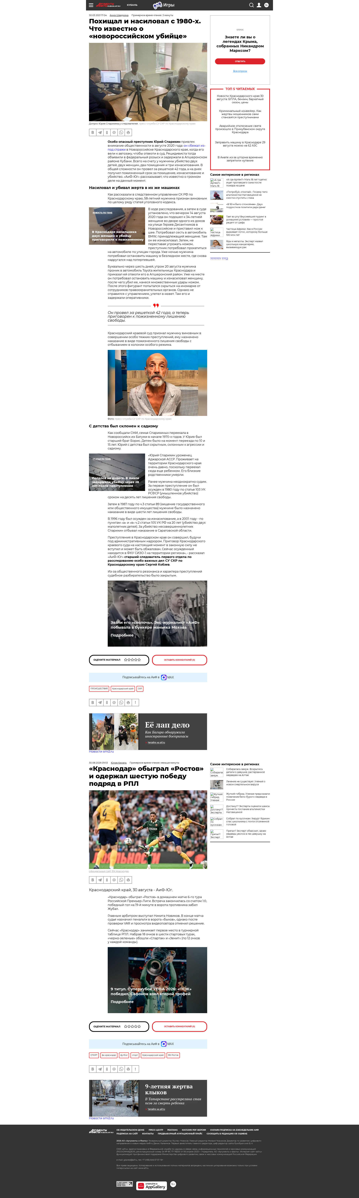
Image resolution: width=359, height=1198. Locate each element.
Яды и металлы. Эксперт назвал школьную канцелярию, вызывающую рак (244, 244)
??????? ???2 (219, 259)
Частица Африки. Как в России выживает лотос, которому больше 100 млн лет (246, 232)
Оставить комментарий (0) (179, 660)
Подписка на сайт (127, 1134)
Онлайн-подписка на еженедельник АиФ (234, 1130)
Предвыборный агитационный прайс (180, 1134)
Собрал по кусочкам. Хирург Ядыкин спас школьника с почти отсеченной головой (248, 821)
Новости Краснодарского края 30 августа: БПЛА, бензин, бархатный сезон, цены (240, 99)
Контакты (148, 1134)
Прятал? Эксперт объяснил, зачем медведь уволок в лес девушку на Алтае (246, 833)
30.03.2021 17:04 (98, 15)
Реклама (172, 1130)
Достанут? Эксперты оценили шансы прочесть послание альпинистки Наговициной (248, 809)
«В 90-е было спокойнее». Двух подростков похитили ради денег (246, 206)
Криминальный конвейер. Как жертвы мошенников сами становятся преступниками (240, 114)
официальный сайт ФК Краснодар (109, 871)
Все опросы (240, 71)
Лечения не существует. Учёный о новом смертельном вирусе (245, 783)
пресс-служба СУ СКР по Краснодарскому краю (143, 418)
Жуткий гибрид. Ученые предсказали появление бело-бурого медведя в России (248, 796)
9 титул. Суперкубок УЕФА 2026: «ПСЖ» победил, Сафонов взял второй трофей (151, 991)
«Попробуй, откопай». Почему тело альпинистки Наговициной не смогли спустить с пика (247, 194)
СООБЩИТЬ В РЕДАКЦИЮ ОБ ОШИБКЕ (227, 1134)
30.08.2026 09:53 (98, 762)
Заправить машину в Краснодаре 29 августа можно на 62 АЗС (240, 144)
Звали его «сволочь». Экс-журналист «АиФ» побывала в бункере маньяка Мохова (155, 625)
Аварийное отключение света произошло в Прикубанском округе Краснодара (240, 129)
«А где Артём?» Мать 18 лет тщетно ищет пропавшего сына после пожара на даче (246, 182)
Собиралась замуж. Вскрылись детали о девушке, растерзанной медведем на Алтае (245, 772)
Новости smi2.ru (101, 751)
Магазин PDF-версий (194, 1130)
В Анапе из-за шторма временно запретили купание (240, 159)
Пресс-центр (156, 1130)
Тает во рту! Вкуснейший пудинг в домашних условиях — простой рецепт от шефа (246, 219)
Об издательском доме (130, 1130)
